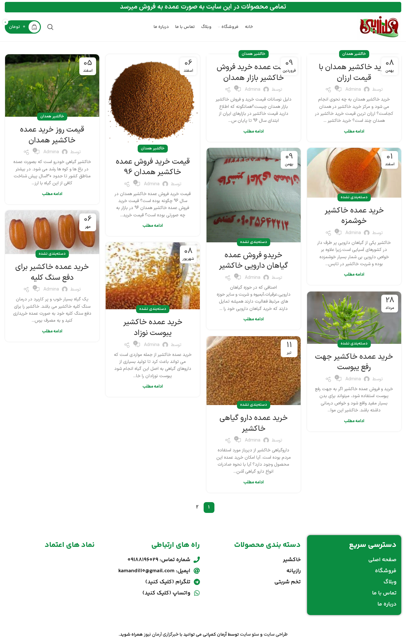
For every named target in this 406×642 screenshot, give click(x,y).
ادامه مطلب (354, 131)
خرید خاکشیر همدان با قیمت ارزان (354, 73)
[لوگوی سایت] (379, 26)
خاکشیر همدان (354, 54)
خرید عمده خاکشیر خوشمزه (354, 216)
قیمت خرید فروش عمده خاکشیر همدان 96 (153, 167)
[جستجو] (50, 27)
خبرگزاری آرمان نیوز (161, 634)
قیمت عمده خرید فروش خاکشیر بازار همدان (254, 73)
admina (353, 89)
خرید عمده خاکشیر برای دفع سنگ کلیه (52, 272)
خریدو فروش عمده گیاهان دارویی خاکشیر (253, 261)
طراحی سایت (276, 634)
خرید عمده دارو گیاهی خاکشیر (253, 423)
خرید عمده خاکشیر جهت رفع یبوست (354, 362)
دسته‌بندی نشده (354, 197)
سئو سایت (249, 634)
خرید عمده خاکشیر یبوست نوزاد (152, 328)
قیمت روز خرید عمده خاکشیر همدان (52, 135)
